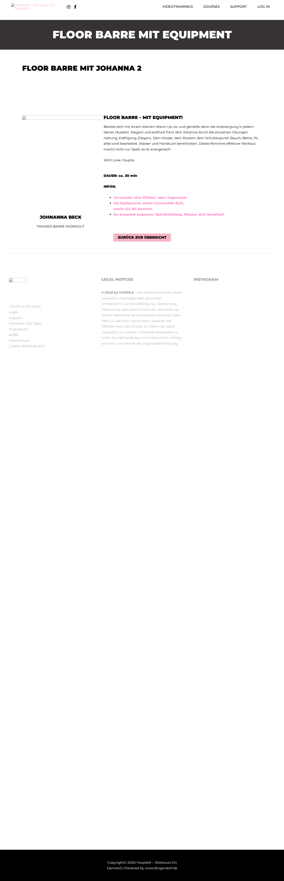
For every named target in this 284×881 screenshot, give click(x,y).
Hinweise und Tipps (25, 323)
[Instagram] (69, 7)
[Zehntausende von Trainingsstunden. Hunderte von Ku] (262, 341)
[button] (195, 6)
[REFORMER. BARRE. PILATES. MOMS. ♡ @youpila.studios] (206, 665)
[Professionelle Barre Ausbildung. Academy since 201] (234, 451)
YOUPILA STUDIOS (25, 306)
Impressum (18, 329)
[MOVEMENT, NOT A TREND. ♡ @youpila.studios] (262, 434)
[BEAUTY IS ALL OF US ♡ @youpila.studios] (234, 659)
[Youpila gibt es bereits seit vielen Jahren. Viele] (262, 741)
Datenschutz (19, 340)
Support (15, 318)
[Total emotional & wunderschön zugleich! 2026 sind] (206, 355)
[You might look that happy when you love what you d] (234, 315)
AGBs (13, 335)
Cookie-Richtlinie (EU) (27, 346)
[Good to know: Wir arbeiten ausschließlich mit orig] (206, 533)
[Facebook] (75, 7)
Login (13, 312)
